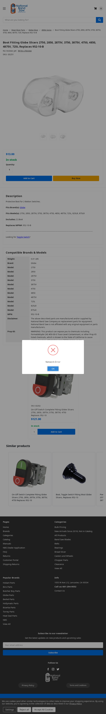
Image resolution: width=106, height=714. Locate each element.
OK (53, 368)
